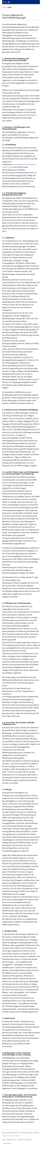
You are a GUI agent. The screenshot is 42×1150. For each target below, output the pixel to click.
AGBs (4, 1140)
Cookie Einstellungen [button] (24, 1140)
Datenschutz (11, 1140)
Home (4, 7)
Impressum (7, 1143)
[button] (5, 2)
